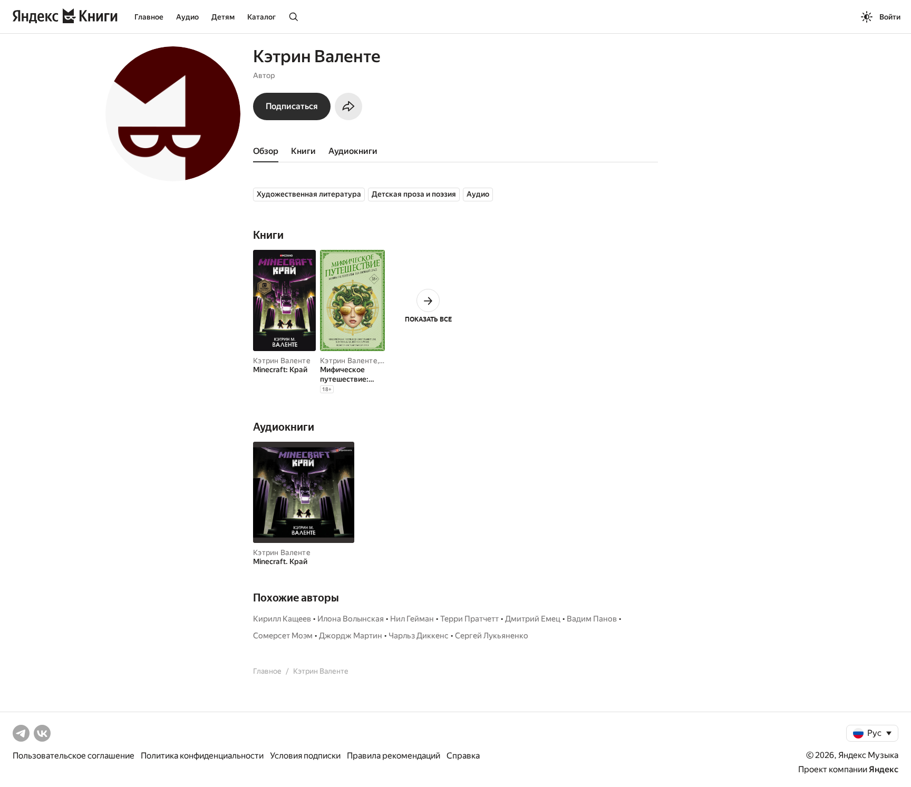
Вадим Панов (592, 619)
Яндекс (883, 769)
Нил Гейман (412, 619)
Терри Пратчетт (469, 619)
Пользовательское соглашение (73, 756)
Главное (148, 17)
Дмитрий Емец (532, 619)
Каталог (261, 17)
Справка (463, 756)
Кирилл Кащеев (282, 619)
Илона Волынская (350, 619)
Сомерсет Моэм (283, 635)
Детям (223, 17)
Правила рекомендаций (393, 756)
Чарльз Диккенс (419, 635)
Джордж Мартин (350, 635)
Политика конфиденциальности (202, 756)
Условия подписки (305, 756)
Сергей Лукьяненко (491, 635)
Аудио (187, 17)
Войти (889, 17)
